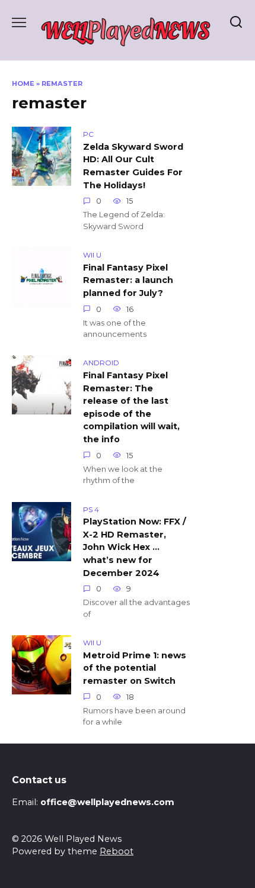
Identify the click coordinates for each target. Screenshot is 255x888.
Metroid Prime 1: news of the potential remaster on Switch (134, 668)
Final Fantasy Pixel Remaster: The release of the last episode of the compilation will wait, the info (131, 407)
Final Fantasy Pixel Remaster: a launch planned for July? (128, 280)
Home (23, 83)
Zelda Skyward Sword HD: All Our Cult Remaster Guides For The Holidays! (133, 166)
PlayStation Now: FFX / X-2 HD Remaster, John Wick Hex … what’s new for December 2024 (134, 547)
